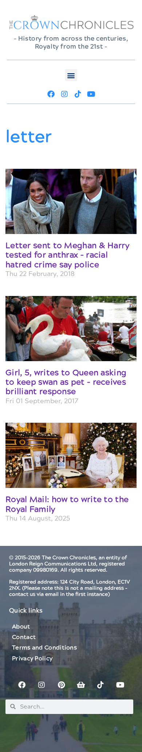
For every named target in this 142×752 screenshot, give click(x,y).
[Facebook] (51, 94)
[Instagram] (64, 94)
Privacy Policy (32, 659)
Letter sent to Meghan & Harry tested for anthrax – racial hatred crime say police (67, 255)
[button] (71, 75)
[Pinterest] (61, 685)
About (21, 627)
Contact (24, 637)
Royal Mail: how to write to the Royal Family (67, 504)
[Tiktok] (78, 94)
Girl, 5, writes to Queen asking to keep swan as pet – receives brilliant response (65, 382)
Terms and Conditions (44, 648)
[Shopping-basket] (81, 685)
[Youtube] (91, 94)
